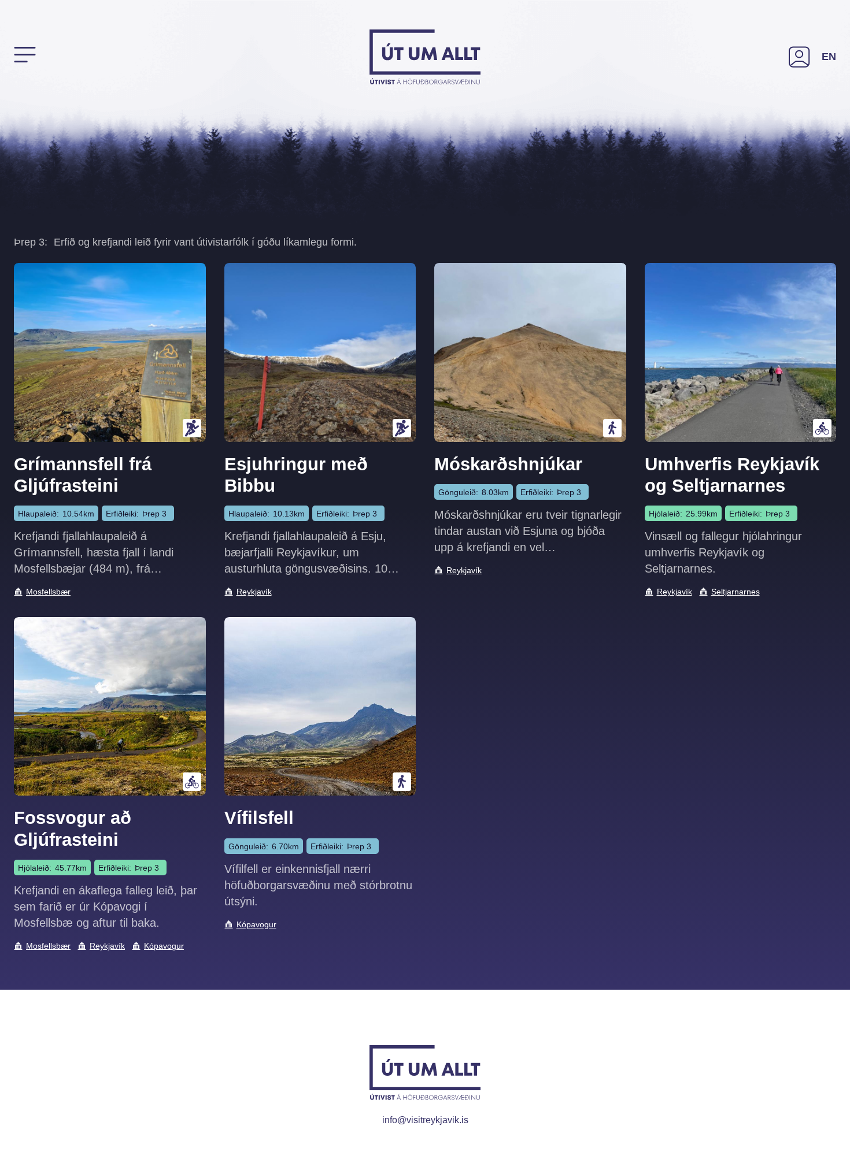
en (829, 56)
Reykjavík (254, 591)
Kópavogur (164, 945)
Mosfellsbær (48, 591)
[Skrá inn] (799, 57)
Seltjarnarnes (735, 591)
